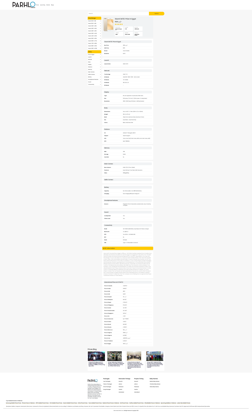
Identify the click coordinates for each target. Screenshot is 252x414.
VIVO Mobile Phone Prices (56, 403)
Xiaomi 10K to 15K (92, 21)
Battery (90, 77)
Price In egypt (91, 54)
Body (89, 62)
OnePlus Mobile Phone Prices (136, 403)
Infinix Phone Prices (82, 403)
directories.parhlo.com (118, 410)
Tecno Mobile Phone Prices (95, 403)
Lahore (120, 384)
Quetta (120, 389)
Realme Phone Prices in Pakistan (111, 403)
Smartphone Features (93, 79)
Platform (90, 67)
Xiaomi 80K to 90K (92, 46)
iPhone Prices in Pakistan (28, 403)
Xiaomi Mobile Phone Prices (70, 403)
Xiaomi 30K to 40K (92, 33)
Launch (90, 57)
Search (157, 13)
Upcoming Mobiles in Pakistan (168, 403)
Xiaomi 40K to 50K (92, 36)
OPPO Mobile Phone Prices (42, 403)
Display (89, 64)
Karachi (120, 381)
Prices (37, 5)
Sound (89, 82)
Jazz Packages (106, 381)
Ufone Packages (107, 386)
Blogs (52, 5)
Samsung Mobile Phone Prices (13, 403)
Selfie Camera (91, 74)
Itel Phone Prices (124, 403)
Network (90, 59)
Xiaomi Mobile (126, 50)
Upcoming (42, 5)
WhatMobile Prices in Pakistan (152, 403)
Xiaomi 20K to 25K (92, 26)
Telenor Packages (107, 384)
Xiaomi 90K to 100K (92, 48)
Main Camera (91, 72)
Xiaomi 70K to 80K (92, 43)
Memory (90, 69)
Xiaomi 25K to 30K (92, 31)
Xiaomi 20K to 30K (92, 28)
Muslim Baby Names (154, 381)
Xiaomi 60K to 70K (92, 41)
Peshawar (121, 386)
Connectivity (91, 84)
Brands (48, 5)
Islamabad (121, 392)
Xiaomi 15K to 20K (92, 23)
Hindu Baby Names (154, 386)
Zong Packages (107, 389)
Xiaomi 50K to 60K (92, 38)
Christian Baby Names (155, 384)
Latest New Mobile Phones (183, 403)
